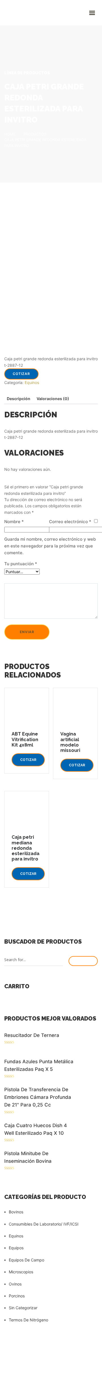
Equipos (16, 1247)
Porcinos (17, 1295)
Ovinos (15, 1284)
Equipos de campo (26, 1259)
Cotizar (21, 374)
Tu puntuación (20, 563)
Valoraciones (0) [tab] (53, 398)
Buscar (83, 961)
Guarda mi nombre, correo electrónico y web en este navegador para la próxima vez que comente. (50, 545)
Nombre (14, 521)
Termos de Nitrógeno (28, 1319)
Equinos (32, 382)
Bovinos (16, 1211)
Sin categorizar (23, 1307)
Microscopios (21, 1271)
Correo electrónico (70, 521)
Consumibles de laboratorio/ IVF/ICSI (43, 1224)
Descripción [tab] (18, 398)
